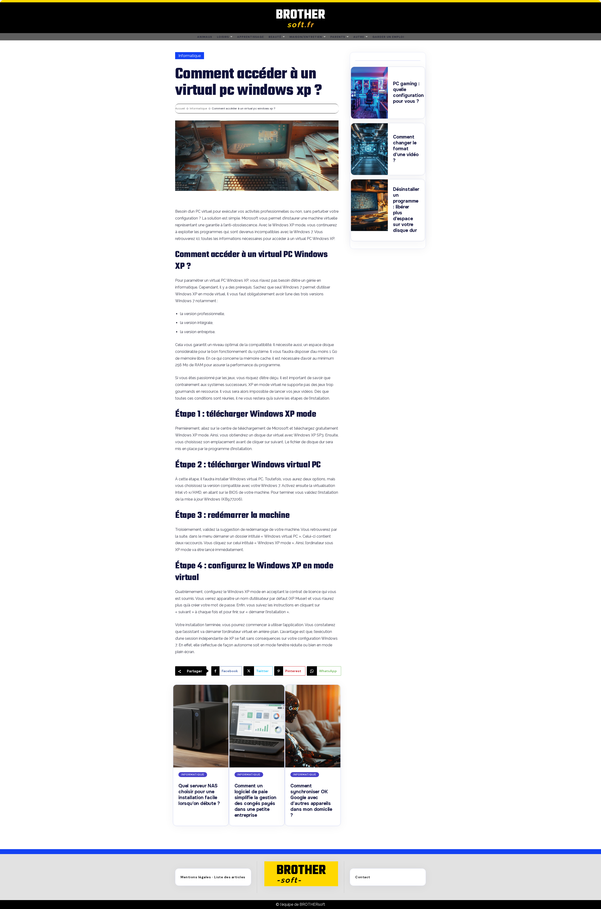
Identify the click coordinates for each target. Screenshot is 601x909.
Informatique (189, 56)
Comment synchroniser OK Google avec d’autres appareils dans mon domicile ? (311, 800)
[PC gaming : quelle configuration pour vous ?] (369, 93)
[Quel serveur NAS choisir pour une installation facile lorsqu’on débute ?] (200, 726)
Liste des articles (229, 877)
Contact (362, 877)
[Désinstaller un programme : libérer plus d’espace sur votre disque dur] (369, 205)
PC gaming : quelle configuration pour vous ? (408, 92)
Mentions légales (196, 877)
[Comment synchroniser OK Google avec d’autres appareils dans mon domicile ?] (312, 726)
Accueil (180, 108)
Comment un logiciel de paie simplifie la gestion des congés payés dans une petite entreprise (255, 800)
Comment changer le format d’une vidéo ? (406, 148)
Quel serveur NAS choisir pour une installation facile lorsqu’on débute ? (199, 794)
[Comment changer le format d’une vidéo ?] (369, 149)
